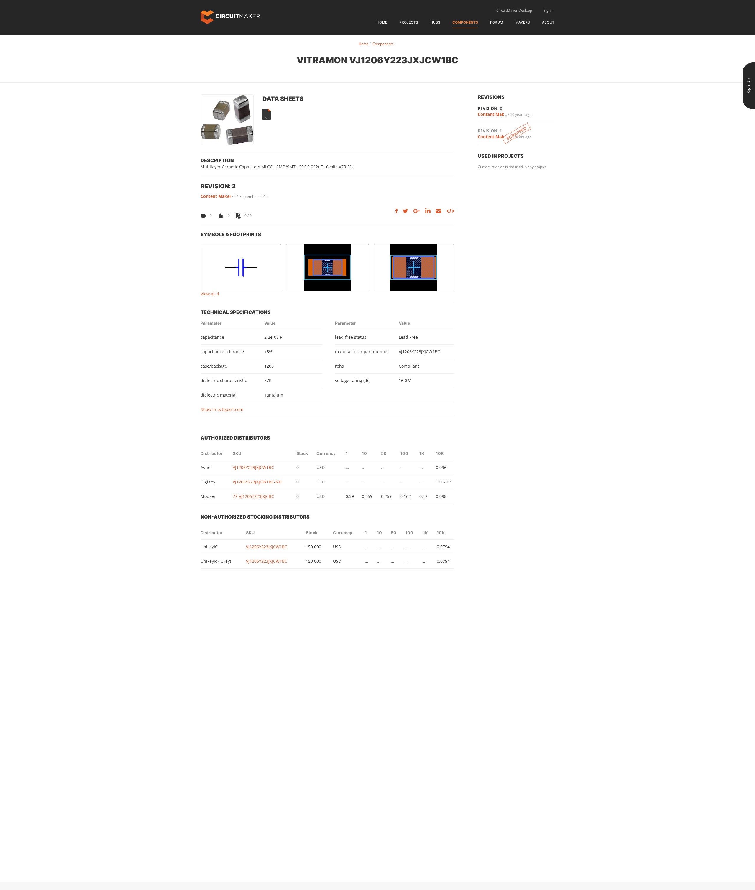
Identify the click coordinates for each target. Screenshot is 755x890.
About (548, 22)
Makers (522, 22)
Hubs (435, 22)
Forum (496, 22)
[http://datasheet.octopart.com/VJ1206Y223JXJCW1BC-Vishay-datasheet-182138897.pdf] (266, 114)
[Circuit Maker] (230, 16)
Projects (408, 22)
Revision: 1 (490, 131)
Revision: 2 (490, 108)
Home (382, 22)
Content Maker (216, 196)
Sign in (549, 10)
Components (465, 22)
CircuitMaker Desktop (514, 10)
